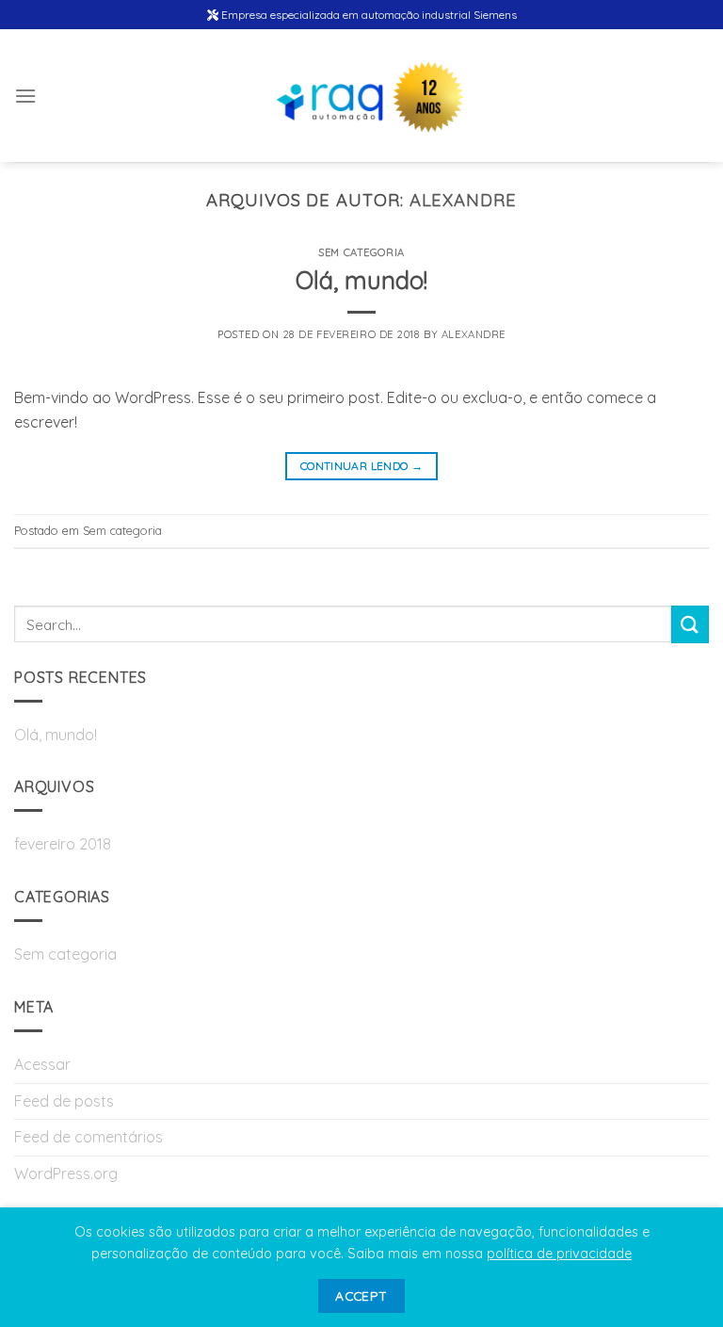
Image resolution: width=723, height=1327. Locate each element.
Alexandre (463, 200)
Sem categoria (361, 252)
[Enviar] (690, 624)
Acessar (42, 1064)
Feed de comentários (88, 1136)
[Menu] (25, 96)
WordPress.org (66, 1173)
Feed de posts (64, 1101)
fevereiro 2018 (62, 843)
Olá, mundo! (361, 280)
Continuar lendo (361, 466)
